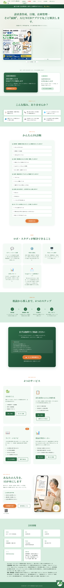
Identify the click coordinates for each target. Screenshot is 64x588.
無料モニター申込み (43, 417)
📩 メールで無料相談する (32, 355)
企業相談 (24, 1)
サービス (39, 1)
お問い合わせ (52, 1)
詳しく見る (10, 412)
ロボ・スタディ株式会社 (13, 2)
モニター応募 (21, 412)
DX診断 (29, 1)
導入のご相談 (51, 455)
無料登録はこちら (24, 504)
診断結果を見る (32, 219)
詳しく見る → (47, 6)
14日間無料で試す (10, 504)
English (24, 3)
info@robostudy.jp (10, 552)
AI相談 (34, 1)
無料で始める (23, 457)
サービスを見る (11, 457)
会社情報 (45, 1)
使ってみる (40, 455)
